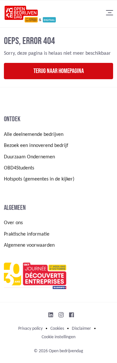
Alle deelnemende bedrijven (33, 134)
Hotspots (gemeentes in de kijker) (39, 179)
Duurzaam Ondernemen (29, 157)
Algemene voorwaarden (29, 245)
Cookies (57, 328)
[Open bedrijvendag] (30, 14)
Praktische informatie (26, 234)
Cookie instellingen (58, 337)
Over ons (13, 222)
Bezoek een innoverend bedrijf (36, 145)
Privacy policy (30, 328)
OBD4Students (19, 168)
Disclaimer (81, 328)
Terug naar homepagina (58, 71)
